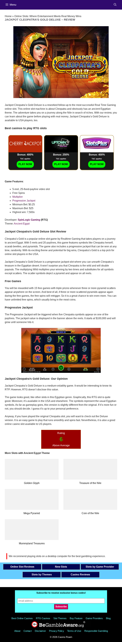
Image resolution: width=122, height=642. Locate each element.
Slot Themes (60, 618)
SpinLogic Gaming (29, 219)
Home (8, 16)
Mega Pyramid (32, 513)
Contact (28, 631)
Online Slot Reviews (22, 566)
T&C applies (25, 159)
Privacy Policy (56, 631)
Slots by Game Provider (100, 566)
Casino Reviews (80, 574)
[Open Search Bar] (115, 5)
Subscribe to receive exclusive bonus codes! (61, 592)
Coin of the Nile (90, 513)
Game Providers (94, 618)
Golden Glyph (32, 483)
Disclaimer (40, 631)
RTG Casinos (43, 618)
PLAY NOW (25, 164)
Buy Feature (76, 618)
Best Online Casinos (22, 618)
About (17, 631)
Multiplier (17, 196)
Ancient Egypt (22, 223)
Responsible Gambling (96, 631)
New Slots (61, 566)
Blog (108, 618)
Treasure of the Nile (90, 483)
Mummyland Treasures (32, 543)
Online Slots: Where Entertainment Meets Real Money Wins (47, 16)
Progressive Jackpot (23, 200)
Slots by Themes (42, 574)
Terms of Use (74, 631)
